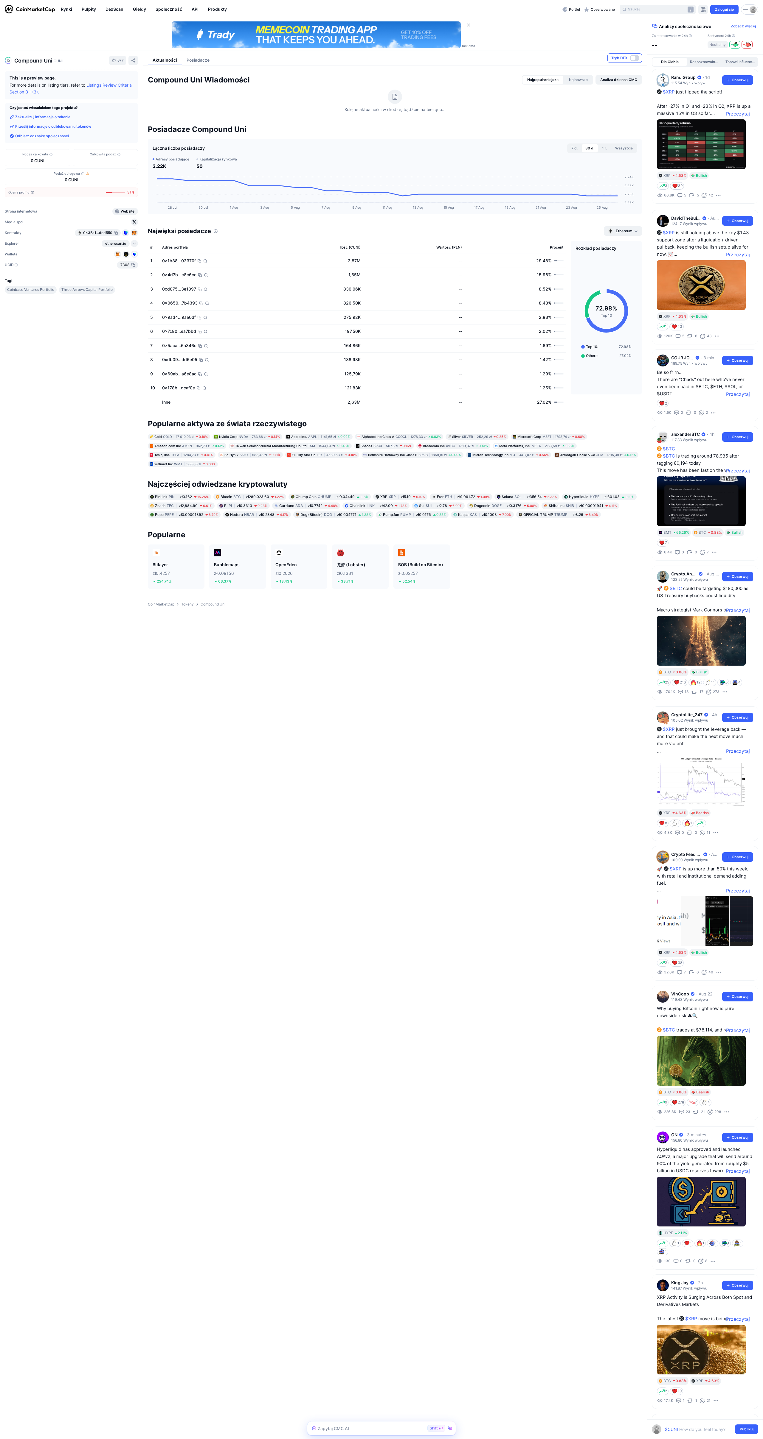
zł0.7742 (308, 543)
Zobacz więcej (743, 26)
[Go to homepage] (30, 9)
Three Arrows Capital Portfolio (87, 289)
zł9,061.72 (463, 534)
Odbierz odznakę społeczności (42, 136)
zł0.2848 (259, 552)
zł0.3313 (245, 543)
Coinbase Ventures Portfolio (30, 289)
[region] (310, 9)
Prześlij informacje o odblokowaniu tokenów (53, 126)
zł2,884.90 (183, 543)
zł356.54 (529, 534)
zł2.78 (440, 543)
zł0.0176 (414, 552)
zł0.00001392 (186, 552)
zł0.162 (182, 534)
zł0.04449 (332, 534)
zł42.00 (378, 543)
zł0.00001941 (583, 543)
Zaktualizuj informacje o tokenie (42, 117)
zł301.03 (601, 534)
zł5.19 (402, 534)
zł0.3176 (505, 543)
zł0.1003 (484, 552)
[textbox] (701, 1429)
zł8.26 (560, 552)
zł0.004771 (335, 552)
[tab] (543, 117)
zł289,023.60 (252, 534)
